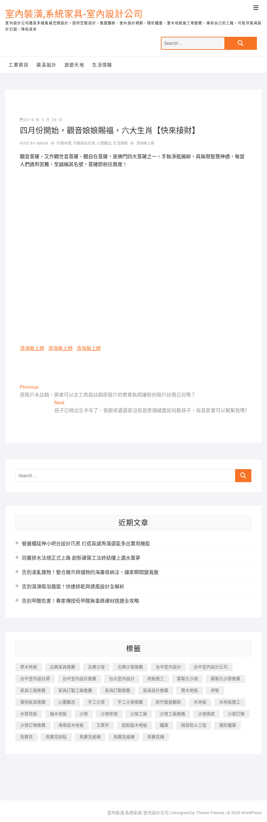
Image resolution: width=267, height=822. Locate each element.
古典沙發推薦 (130, 666)
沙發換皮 (206, 713)
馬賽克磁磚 (123, 736)
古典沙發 (96, 666)
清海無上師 (145, 143)
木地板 (200, 702)
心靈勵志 (66, 702)
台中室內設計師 (35, 678)
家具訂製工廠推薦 (75, 690)
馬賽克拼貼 (56, 736)
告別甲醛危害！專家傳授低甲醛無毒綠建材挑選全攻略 (80, 601)
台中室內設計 (168, 666)
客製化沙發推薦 (225, 678)
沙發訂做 (236, 713)
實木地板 (189, 690)
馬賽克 (26, 736)
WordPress (251, 812)
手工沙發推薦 (130, 702)
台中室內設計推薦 (79, 678)
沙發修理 (109, 713)
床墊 (215, 690)
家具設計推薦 (155, 690)
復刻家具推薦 (33, 702)
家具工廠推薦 (33, 690)
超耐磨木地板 (134, 725)
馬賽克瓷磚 (90, 736)
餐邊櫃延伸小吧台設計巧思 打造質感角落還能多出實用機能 (86, 544)
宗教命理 (64, 143)
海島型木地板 (71, 725)
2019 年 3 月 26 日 (43, 120)
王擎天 (102, 725)
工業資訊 (18, 64)
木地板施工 (229, 702)
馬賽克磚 (155, 736)
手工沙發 (96, 702)
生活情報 (102, 64)
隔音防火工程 (193, 725)
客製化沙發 (187, 678)
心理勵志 (104, 143)
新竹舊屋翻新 (168, 702)
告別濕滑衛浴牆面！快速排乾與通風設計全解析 (73, 587)
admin (41, 143)
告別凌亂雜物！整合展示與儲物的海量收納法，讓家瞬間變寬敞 (90, 572)
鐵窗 (164, 725)
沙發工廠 (138, 713)
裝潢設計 (46, 64)
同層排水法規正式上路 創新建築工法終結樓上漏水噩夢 (81, 558)
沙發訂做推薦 (33, 725)
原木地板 (28, 666)
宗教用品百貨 (84, 143)
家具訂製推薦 (117, 690)
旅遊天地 (74, 64)
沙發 (83, 713)
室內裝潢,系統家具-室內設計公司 (74, 14)
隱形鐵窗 (227, 725)
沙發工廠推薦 (172, 713)
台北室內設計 (121, 678)
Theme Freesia (210, 812)
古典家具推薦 (62, 666)
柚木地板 (58, 713)
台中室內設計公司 (211, 666)
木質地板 (28, 713)
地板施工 (155, 678)
